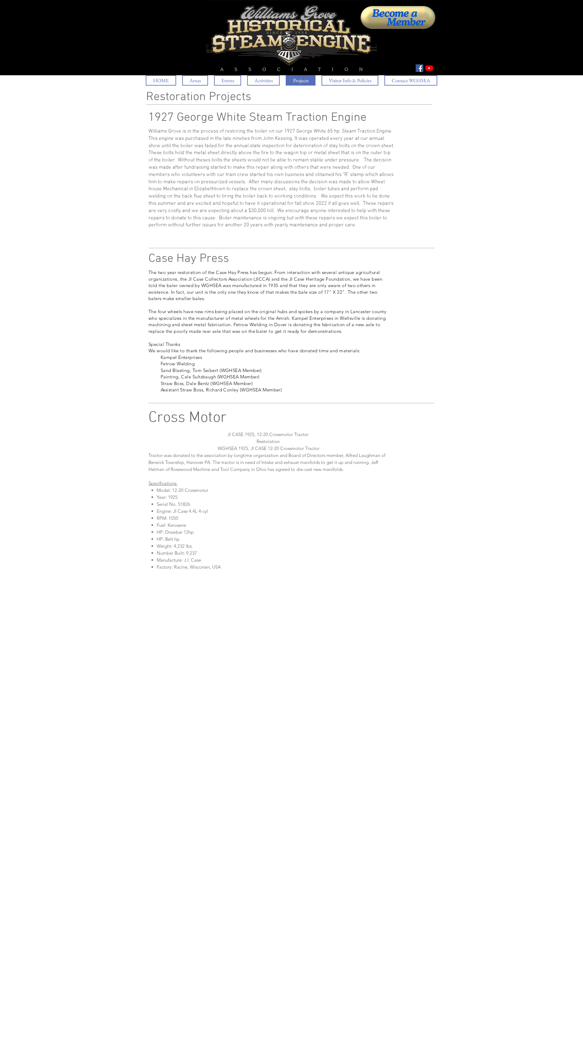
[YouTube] (429, 68)
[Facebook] (419, 68)
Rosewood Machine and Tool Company (209, 469)
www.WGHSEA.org (178, 1059)
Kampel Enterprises (312, 318)
